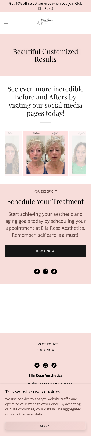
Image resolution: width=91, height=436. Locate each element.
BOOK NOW (45, 251)
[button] (8, 22)
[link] (45, 22)
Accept (45, 426)
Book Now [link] (45, 350)
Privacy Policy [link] (45, 344)
